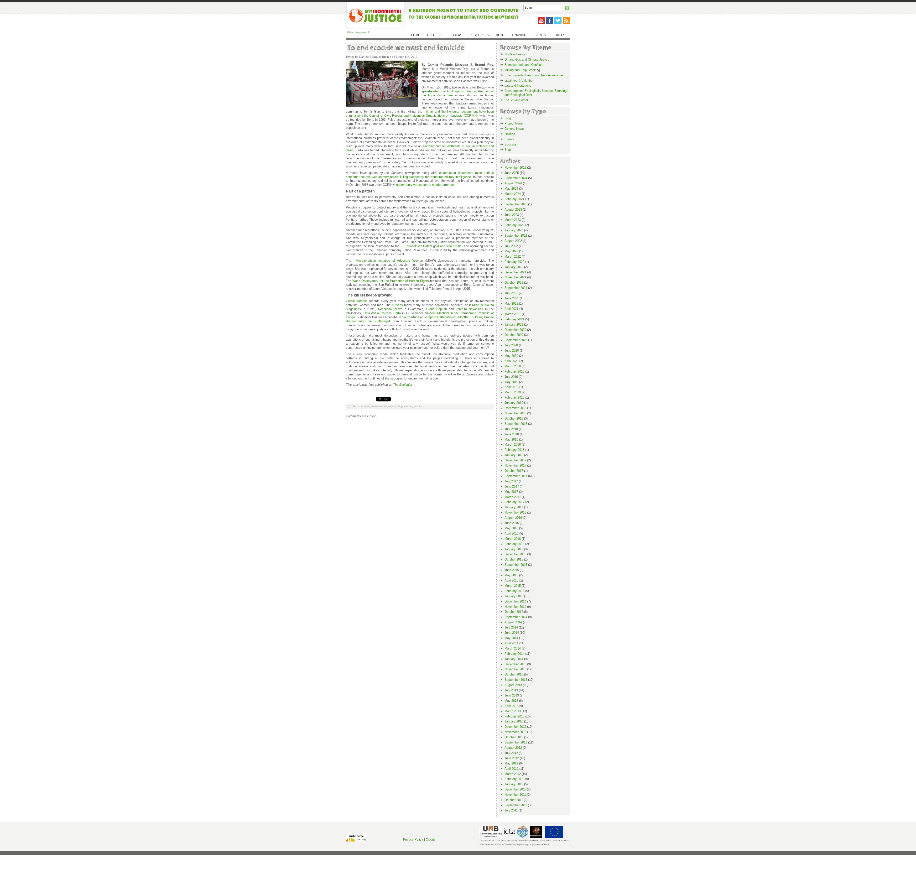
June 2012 (512, 758)
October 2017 (514, 471)
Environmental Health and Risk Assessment (535, 75)
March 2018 (513, 444)
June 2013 (512, 695)
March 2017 (513, 497)
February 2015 (514, 591)
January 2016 (514, 549)
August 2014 (513, 622)
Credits (431, 839)
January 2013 (514, 721)
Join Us (559, 35)
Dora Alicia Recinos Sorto (382, 313)
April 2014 (511, 643)
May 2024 (511, 188)
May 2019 (511, 382)
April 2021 (511, 309)
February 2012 (514, 779)
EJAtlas (455, 35)
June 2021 (512, 298)
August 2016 (513, 518)
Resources (479, 35)
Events (539, 35)
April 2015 (511, 580)
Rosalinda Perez (390, 309)
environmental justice (383, 406)
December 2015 (515, 554)
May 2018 (511, 439)
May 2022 (511, 251)
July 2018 (511, 429)
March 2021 (513, 314)
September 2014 (516, 617)
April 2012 (511, 768)
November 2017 (515, 465)
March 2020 (513, 366)
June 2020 (512, 350)
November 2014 (515, 606)
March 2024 (513, 194)
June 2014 (512, 632)
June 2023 (512, 215)
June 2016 (512, 523)
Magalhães (353, 309)
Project (434, 35)
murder (408, 406)
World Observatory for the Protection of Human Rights (390, 281)
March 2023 (513, 220)
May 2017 (511, 492)
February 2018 (514, 450)
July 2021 (511, 293)
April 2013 (511, 706)
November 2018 (515, 413)
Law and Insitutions (518, 85)
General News (514, 128)
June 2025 (512, 173)
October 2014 (514, 611)
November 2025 (515, 167)
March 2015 (513, 585)
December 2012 (515, 726)
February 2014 (514, 653)
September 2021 (516, 288)
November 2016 (515, 512)
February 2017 (514, 502)
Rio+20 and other (516, 100)
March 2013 (513, 711)
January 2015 (514, 596)
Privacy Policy (413, 839)
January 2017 (514, 507)
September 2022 (516, 235)
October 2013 (514, 674)
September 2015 (516, 564)
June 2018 (512, 434)
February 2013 (514, 716)
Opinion (510, 134)
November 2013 (515, 669)
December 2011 (515, 789)
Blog (500, 35)
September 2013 (516, 679)
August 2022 (513, 241)
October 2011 (514, 800)
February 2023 (514, 225)
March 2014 (513, 648)
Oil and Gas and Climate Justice (527, 59)
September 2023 (516, 204)
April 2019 (511, 387)
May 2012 (511, 763)
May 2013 (511, 700)
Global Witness (357, 301)
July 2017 (511, 481)
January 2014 (514, 659)
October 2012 (514, 737)
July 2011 (511, 810)
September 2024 (516, 178)
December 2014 (515, 601)
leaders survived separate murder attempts (425, 185)
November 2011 (515, 794)
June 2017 (512, 486)
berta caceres (361, 406)
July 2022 (511, 246)
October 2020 (514, 335)
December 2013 (515, 664)
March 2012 (513, 774)
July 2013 (511, 690)
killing (399, 406)
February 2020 (514, 371)
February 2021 (514, 319)
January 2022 (514, 267)
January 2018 (514, 455)
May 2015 (511, 575)
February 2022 (514, 262)
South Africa (410, 317)
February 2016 (514, 544)
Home (415, 35)
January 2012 (514, 784)
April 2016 (511, 533)
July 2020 (511, 345)
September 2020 (516, 340)
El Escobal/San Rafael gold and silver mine (431, 246)
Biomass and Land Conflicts (524, 65)
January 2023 (514, 230)
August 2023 (513, 209)
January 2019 (514, 403)
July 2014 (511, 627)
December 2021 (515, 272)
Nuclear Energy (515, 54)
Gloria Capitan (436, 309)
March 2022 (513, 256)
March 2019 (513, 392)
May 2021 (511, 303)
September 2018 (516, 424)
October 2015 (514, 559)
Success (511, 144)
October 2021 (514, 282)
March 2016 (513, 538)
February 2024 (514, 199)
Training (519, 35)
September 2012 (516, 742)
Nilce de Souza (483, 305)
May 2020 (511, 356)
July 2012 (511, 753)
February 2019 (514, 397)
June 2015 (512, 570)
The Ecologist (402, 384)
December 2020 (515, 330)
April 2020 (511, 361)
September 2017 (516, 476)
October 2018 (514, 418)
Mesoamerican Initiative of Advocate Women (389, 260)
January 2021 (514, 324)
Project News (514, 123)
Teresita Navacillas (469, 309)
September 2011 (516, 805)
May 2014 (511, 638)
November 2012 (515, 732)
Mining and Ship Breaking (522, 70)
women (418, 406)
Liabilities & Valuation (519, 80)
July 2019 (511, 377)
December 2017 (515, 460)
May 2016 (511, 528)
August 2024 (513, 183)
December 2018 (515, 408)
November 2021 (515, 277)
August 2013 (513, 685)
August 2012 (513, 747)
